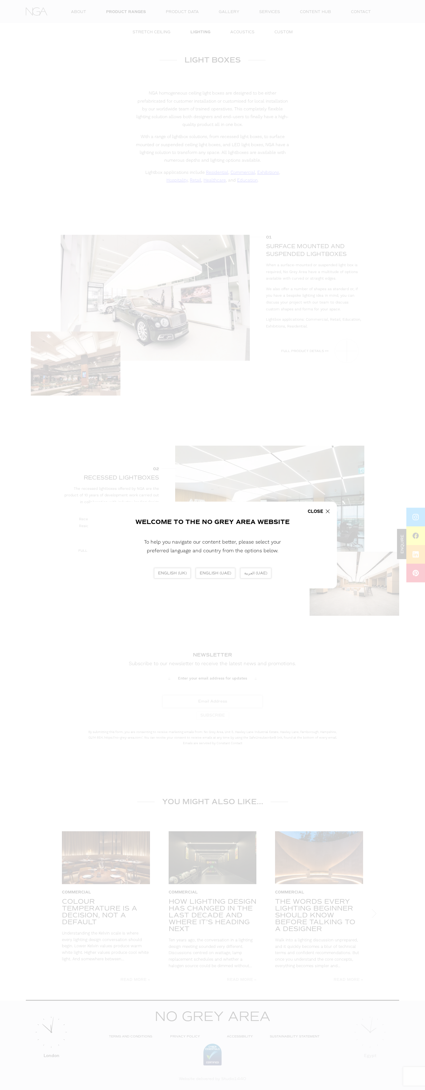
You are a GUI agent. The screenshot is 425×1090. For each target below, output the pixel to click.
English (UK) (172, 573)
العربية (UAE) (255, 573)
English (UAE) (215, 573)
